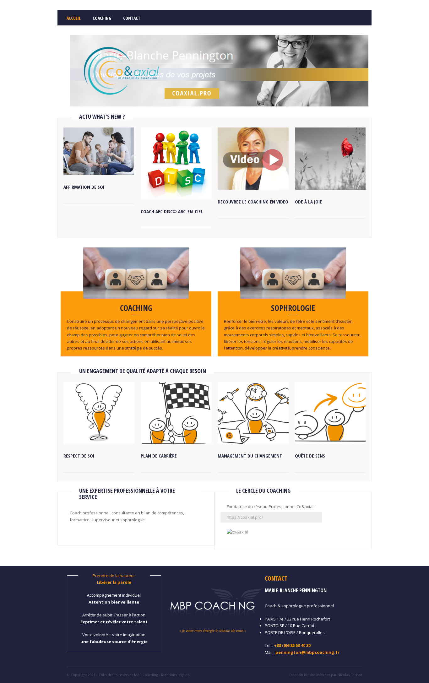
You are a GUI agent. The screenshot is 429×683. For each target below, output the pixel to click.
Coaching (102, 18)
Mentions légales (175, 674)
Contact (131, 18)
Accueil (74, 18)
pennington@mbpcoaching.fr (307, 652)
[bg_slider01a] (219, 105)
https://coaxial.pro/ (245, 517)
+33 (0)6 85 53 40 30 (292, 645)
